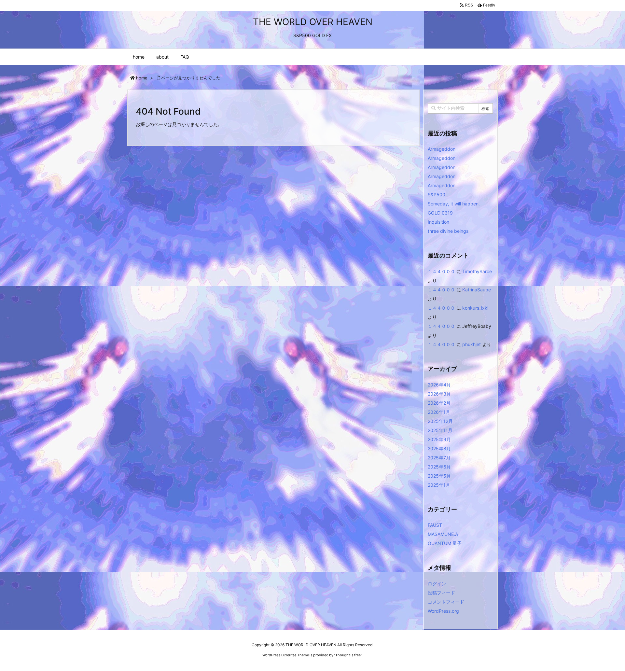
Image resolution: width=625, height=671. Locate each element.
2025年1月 (439, 485)
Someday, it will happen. (454, 203)
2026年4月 (439, 384)
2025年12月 (440, 421)
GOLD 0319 (440, 213)
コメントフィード (446, 602)
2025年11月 (440, 430)
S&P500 (436, 194)
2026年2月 (439, 403)
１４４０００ (441, 271)
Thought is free (348, 655)
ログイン (437, 583)
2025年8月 (439, 448)
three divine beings (448, 231)
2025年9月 (439, 439)
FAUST (435, 525)
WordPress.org (443, 611)
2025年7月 (439, 457)
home (141, 77)
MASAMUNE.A (443, 534)
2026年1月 (439, 412)
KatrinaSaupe (476, 289)
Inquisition (438, 222)
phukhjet (471, 344)
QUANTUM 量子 (445, 543)
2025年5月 (439, 476)
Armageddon (441, 149)
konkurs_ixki (475, 308)
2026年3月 (439, 394)
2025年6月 (439, 466)
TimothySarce (477, 271)
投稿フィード (441, 592)
